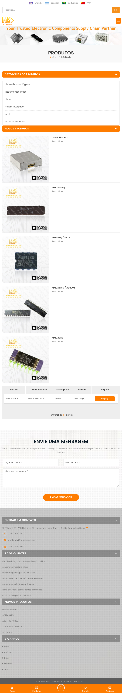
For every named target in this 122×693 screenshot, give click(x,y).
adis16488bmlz (60, 137)
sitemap (8, 663)
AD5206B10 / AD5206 (63, 288)
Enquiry (104, 398)
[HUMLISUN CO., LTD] (8, 20)
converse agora (63, 687)
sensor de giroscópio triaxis (15, 567)
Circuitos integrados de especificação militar (23, 561)
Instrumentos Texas (15, 92)
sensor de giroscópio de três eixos (18, 572)
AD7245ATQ (58, 187)
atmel (8, 99)
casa (6, 646)
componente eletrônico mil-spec (18, 584)
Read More (58, 141)
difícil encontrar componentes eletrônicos (22, 589)
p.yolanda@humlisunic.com (21, 540)
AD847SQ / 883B (61, 237)
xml (6, 669)
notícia (7, 652)
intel (7, 114)
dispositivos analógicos (17, 84)
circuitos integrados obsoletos (16, 595)
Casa (54, 57)
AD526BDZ (57, 338)
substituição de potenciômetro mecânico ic (23, 578)
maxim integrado (14, 107)
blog (6, 658)
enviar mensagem (61, 497)
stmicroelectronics (15, 121)
